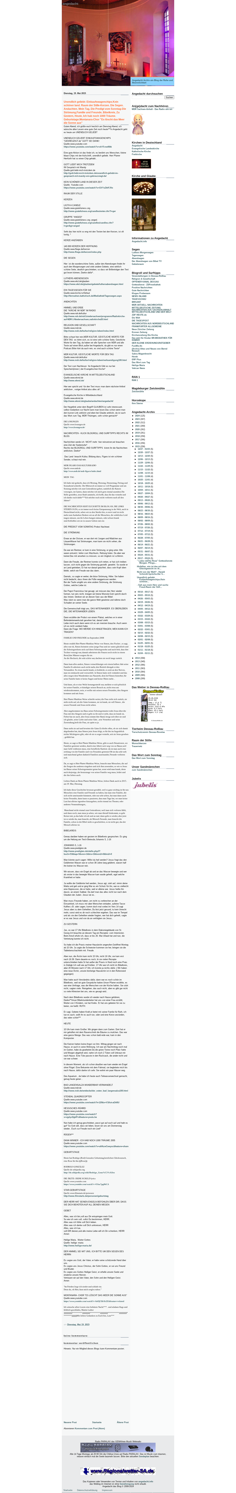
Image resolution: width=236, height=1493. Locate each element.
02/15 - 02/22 (144, 633)
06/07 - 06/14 (144, 548)
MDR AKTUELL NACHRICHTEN (147, 305)
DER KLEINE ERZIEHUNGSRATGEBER (151, 343)
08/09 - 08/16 (144, 517)
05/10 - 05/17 (144, 592)
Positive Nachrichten (142, 287)
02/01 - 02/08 (144, 639)
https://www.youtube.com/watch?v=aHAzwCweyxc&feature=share (96, 1146)
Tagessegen (138, 255)
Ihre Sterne (137, 403)
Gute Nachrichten (140, 290)
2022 (137, 422)
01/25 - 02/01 (144, 643)
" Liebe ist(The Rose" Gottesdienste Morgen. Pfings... (154, 562)
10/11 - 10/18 (144, 486)
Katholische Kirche (141, 151)
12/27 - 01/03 (144, 449)
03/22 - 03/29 (144, 616)
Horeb (135, 356)
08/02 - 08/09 (144, 520)
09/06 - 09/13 (144, 503)
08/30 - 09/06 (144, 507)
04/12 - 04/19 (144, 605)
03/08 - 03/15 (144, 622)
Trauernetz (137, 746)
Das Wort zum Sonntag (143, 758)
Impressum (107, 1490)
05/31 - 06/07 (144, 551)
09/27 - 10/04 (144, 493)
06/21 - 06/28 (144, 541)
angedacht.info (145, 1481)
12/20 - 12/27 (144, 452)
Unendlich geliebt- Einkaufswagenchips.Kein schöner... (151, 579)
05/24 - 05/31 (144, 555)
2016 (137, 443)
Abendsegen (138, 258)
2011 (137, 668)
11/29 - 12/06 (144, 462)
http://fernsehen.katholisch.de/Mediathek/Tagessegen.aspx (93, 296)
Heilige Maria (138, 365)
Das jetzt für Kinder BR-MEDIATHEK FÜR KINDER (152, 339)
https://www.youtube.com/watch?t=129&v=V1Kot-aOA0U (91, 1102)
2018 (137, 436)
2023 (137, 419)
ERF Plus (136, 359)
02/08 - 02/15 (144, 636)
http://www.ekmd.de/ (74, 380)
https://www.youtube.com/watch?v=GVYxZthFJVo (88, 188)
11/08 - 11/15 (144, 473)
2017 (137, 439)
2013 (137, 661)
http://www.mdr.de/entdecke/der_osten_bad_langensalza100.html (96, 1091)
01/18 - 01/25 (144, 646)
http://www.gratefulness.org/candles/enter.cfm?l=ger (90, 211)
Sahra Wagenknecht (142, 354)
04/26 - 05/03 (144, 598)
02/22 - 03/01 (144, 629)
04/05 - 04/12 (144, 609)
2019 (137, 433)
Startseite (96, 1422)
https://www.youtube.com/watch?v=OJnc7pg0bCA (86, 1184)
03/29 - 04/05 (144, 612)
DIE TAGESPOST (140, 320)
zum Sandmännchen (142, 770)
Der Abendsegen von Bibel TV (147, 261)
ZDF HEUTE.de (139, 315)
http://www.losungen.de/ (74, 427)
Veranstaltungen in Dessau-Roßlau (149, 276)
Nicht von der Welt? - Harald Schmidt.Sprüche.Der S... (151, 573)
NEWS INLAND (139, 296)
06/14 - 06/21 (144, 544)
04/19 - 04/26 (144, 602)
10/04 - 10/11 (144, 490)
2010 (137, 672)
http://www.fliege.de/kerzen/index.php (82, 252)
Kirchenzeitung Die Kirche (145, 335)
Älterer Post (123, 1422)
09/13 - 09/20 (144, 500)
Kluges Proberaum (141, 293)
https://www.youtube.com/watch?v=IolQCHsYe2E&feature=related (94, 1301)
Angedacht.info (139, 241)
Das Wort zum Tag (141, 362)
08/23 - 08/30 (144, 510)
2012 (137, 665)
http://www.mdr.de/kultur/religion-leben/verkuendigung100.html (95, 360)
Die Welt (136, 318)
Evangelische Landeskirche (145, 148)
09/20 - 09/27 (144, 497)
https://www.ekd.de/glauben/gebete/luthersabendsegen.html (93, 284)
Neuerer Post (70, 1422)
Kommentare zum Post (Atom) (90, 1428)
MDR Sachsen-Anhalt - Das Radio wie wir (152, 109)
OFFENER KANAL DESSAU (145, 282)
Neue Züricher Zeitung (143, 329)
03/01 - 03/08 (144, 626)
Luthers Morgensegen (142, 252)
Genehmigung (127, 1484)
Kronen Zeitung (139, 332)
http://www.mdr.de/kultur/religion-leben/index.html (89, 331)
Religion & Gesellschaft (143, 279)
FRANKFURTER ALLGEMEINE (147, 326)
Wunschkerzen (139, 743)
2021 (137, 426)
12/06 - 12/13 (144, 459)
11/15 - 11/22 (144, 469)
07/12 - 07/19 (144, 531)
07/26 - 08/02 (144, 524)
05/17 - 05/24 (144, 558)
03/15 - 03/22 (144, 619)
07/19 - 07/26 (144, 527)
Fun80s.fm (137, 346)
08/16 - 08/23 (144, 514)
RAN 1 (135, 380)
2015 (137, 446)
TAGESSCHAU (139, 299)
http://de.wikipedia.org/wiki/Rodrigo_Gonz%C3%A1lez (89, 1172)
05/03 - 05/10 (144, 595)
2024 (137, 416)
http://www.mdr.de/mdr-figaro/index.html (82, 471)
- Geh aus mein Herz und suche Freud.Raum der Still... (152, 586)
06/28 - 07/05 (144, 538)
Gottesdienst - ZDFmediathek (146, 284)
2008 (137, 678)
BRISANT (136, 302)
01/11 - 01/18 (144, 650)
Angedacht (70, 3)
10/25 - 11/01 (144, 479)
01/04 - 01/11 (144, 653)
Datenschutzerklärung (87, 1490)
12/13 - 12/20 (144, 456)
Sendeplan (144, 1456)
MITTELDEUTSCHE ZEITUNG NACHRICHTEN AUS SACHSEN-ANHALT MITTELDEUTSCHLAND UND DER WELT (151, 310)
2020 (137, 429)
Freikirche (137, 154)
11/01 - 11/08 (144, 476)
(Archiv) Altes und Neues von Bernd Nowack (149, 350)
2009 (137, 675)
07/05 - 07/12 (144, 534)
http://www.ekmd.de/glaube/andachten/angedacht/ (88, 401)
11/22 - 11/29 (144, 466)
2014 (137, 658)
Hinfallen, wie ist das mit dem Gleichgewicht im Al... (151, 567)
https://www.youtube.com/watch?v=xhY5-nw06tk (88, 147)
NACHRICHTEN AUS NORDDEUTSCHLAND (153, 323)
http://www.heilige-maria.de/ (78, 1245)
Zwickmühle (138, 391)
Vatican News (138, 368)
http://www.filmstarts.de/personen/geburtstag (86, 1196)
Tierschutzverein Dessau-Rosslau (148, 732)
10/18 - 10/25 (144, 483)
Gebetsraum (138, 264)
